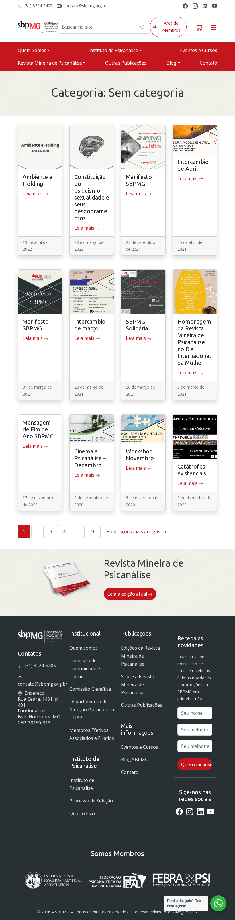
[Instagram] (195, 5)
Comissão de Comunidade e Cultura (84, 668)
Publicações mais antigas (134, 531)
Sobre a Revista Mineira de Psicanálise (137, 684)
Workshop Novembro (140, 454)
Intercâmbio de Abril (193, 165)
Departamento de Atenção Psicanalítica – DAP (91, 709)
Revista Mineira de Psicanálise (50, 63)
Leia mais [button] (33, 193)
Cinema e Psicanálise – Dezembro (90, 458)
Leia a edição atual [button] (127, 594)
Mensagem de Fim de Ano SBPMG (38, 429)
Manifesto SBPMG (139, 180)
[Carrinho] (199, 27)
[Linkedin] (204, 5)
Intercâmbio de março (89, 325)
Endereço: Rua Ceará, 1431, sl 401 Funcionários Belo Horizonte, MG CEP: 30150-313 (39, 708)
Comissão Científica (90, 689)
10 (93, 531)
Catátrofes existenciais (191, 470)
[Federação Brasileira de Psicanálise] (181, 880)
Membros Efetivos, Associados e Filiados (91, 734)
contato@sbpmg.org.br (84, 5)
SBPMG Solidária (137, 325)
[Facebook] (185, 5)
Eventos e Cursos (198, 50)
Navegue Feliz (184, 912)
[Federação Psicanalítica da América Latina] (117, 880)
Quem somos (83, 648)
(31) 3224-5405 (37, 5)
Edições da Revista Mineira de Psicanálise (140, 656)
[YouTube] (214, 5)
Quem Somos (32, 50)
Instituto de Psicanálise (113, 50)
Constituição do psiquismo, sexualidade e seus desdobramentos (91, 197)
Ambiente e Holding (37, 180)
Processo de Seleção (91, 801)
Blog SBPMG (134, 759)
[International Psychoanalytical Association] (53, 880)
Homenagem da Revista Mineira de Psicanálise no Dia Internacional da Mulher (194, 342)
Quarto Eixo (82, 813)
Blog (172, 63)
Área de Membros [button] (171, 26)
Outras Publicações (125, 63)
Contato (208, 63)
